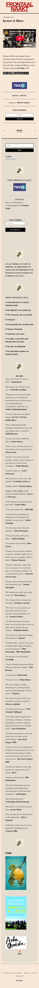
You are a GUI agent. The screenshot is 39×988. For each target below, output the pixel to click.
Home (19, 980)
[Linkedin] (19, 73)
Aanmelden (19, 118)
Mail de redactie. (23, 102)
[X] (7, 73)
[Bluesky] (4, 73)
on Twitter (21, 68)
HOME (19, 130)
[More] (27, 73)
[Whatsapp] (24, 73)
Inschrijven (15, 230)
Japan (15, 95)
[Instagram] (16, 73)
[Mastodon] (10, 73)
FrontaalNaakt (19, 6)
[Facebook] (13, 73)
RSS (19, 953)
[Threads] (21, 73)
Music (23, 95)
